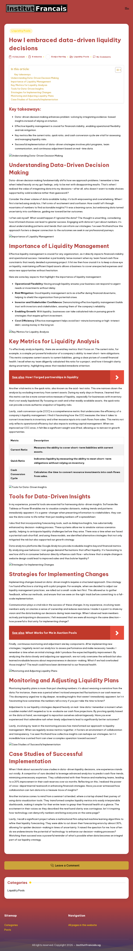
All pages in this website (82, 925)
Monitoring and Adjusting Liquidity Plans (32, 95)
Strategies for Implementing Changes (31, 92)
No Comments (103, 57)
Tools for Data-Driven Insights (27, 88)
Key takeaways (22, 74)
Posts (7, 929)
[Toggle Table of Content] (116, 70)
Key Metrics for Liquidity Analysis (29, 85)
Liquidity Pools (21, 31)
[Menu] (126, 8)
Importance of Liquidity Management (31, 81)
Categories (11, 925)
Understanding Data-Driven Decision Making (35, 78)
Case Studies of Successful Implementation (34, 99)
